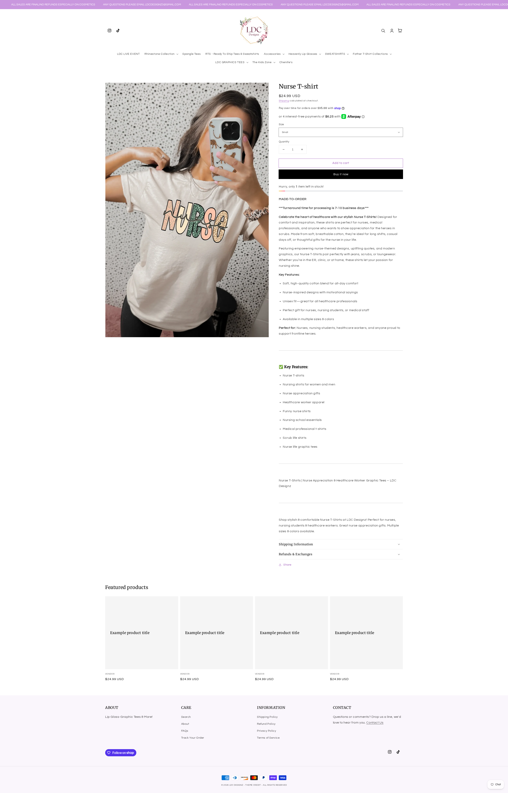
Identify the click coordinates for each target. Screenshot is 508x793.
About (185, 724)
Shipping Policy (267, 717)
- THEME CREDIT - (253, 785)
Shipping (284, 100)
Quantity (284, 141)
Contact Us (374, 722)
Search (186, 717)
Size (281, 124)
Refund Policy (266, 724)
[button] (161, 54)
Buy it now (340, 174)
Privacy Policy (266, 730)
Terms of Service (268, 737)
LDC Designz (236, 785)
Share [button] (287, 564)
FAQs (184, 730)
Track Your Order (192, 737)
